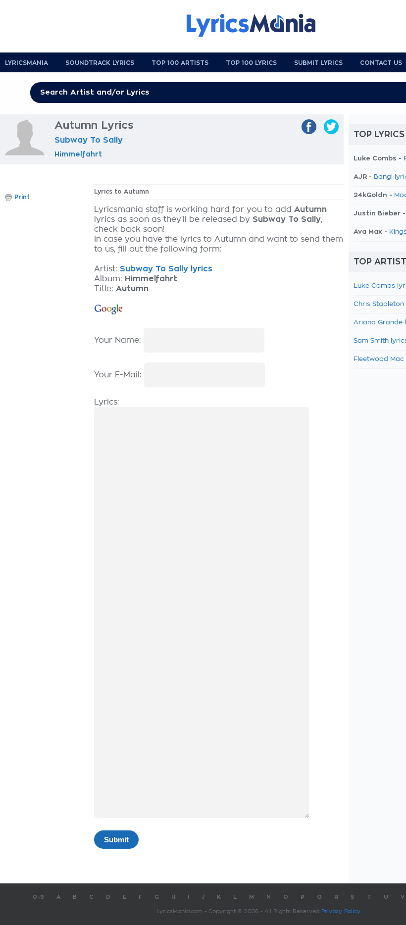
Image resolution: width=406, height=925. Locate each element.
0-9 (38, 897)
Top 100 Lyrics (251, 63)
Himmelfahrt (78, 154)
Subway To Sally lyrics (166, 269)
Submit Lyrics (318, 63)
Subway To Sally (88, 140)
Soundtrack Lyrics (99, 63)
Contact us (381, 63)
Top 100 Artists (180, 63)
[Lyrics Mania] (258, 25)
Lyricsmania (26, 63)
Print (22, 197)
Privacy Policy (340, 911)
